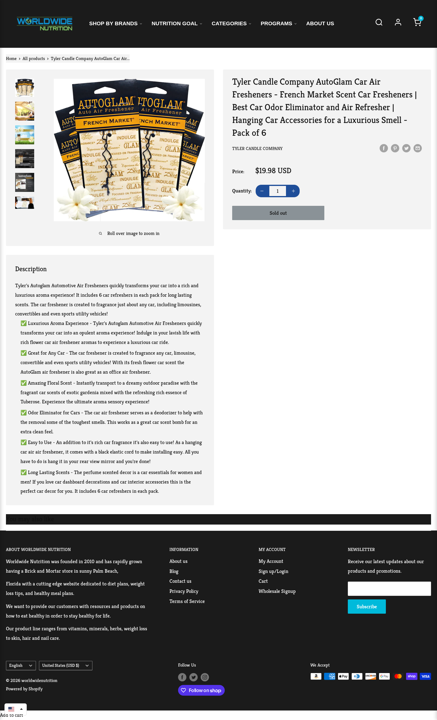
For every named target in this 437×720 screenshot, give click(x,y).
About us (178, 561)
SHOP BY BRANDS (113, 23)
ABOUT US (320, 23)
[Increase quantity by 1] (293, 191)
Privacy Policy (183, 591)
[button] (15, 709)
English (16, 665)
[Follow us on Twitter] (193, 677)
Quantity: (242, 190)
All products (34, 58)
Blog (173, 571)
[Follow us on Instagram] (205, 677)
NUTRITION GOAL (175, 23)
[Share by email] (418, 148)
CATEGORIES (229, 23)
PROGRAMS (276, 23)
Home (11, 58)
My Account (271, 561)
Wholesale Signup (277, 591)
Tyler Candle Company (257, 148)
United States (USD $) (60, 665)
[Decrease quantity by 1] (262, 191)
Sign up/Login (273, 571)
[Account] (398, 24)
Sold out (278, 213)
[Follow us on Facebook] (182, 677)
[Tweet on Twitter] (406, 148)
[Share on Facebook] (384, 148)
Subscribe (367, 606)
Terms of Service (187, 601)
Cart (263, 581)
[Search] (379, 24)
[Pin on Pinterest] (395, 148)
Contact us (180, 581)
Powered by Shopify (24, 688)
